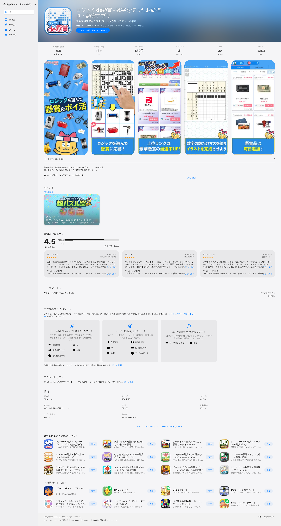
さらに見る (192, 178)
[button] (19, 20)
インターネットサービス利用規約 (56, 520)
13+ (201, 408)
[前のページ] (41, 107)
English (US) (269, 517)
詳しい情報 (117, 365)
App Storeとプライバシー (80, 520)
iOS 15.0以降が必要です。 (55, 408)
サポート (114, 520)
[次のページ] (278, 107)
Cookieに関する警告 (100, 520)
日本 (259, 517)
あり (46, 417)
